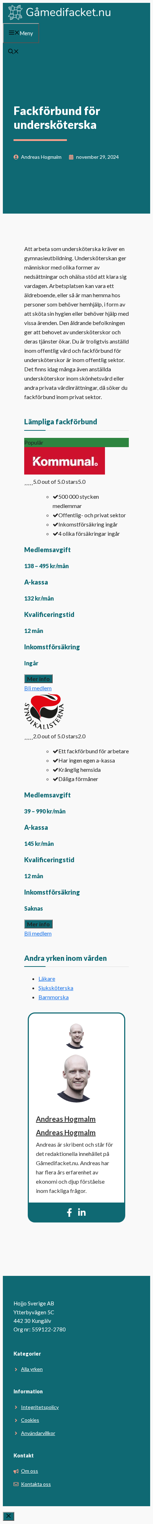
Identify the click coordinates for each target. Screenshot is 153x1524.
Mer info (38, 678)
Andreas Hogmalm (66, 1119)
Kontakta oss (36, 1484)
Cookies (30, 1420)
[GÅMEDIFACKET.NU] (59, 18)
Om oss (29, 1471)
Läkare (46, 978)
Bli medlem (38, 688)
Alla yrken (32, 1369)
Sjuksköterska (55, 987)
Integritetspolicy (40, 1407)
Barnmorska (53, 997)
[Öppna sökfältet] (13, 52)
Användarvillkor (38, 1433)
